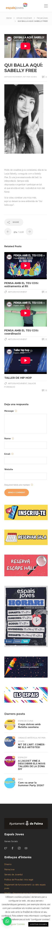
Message (9, 411)
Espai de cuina (25, 721)
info (20, 779)
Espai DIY (22, 757)
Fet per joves (42, 18)
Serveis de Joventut (13, 874)
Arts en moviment (24, 18)
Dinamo (8, 864)
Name (7, 438)
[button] (7, 921)
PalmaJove (9, 869)
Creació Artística (27, 738)
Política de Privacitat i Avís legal (18, 879)
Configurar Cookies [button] (15, 924)
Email (7, 454)
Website (8, 469)
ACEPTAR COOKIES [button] (38, 924)
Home (9, 18)
